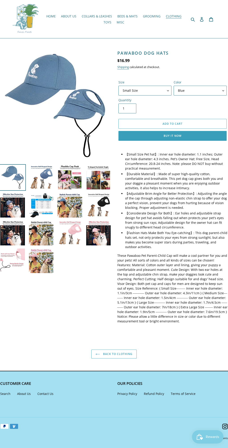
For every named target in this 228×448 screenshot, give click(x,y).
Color (177, 82)
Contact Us (45, 394)
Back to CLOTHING (117, 354)
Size (121, 82)
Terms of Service (183, 394)
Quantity (124, 100)
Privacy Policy (127, 394)
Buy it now (172, 136)
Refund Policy (154, 394)
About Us (24, 394)
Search (5, 394)
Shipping (123, 67)
